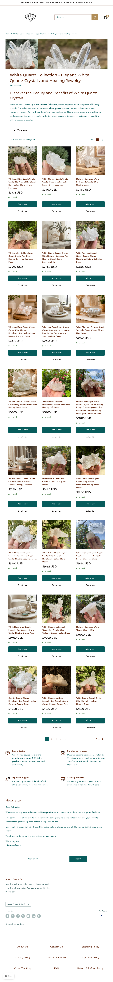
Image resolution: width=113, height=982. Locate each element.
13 (65, 739)
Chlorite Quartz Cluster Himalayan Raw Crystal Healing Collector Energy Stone (22, 701)
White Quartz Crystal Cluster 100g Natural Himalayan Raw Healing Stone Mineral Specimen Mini (55, 257)
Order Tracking (22, 968)
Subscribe (78, 859)
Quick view (22, 211)
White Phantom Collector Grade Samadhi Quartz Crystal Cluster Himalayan (90, 330)
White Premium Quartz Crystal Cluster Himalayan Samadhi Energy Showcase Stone (89, 556)
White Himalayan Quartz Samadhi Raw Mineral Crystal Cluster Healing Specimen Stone (22, 556)
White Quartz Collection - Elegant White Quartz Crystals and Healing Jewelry (44, 34)
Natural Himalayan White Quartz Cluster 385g (87, 628)
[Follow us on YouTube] (28, 916)
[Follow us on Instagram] (18, 916)
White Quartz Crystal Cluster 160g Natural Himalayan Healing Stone (89, 701)
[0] (105, 17)
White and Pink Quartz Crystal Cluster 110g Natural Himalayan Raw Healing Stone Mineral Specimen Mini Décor (56, 331)
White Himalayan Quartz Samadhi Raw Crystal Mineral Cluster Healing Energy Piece (21, 630)
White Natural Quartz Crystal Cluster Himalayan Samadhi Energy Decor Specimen (55, 182)
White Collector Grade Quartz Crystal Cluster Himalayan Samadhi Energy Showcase (21, 482)
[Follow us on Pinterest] (23, 916)
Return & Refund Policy (90, 968)
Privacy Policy (22, 957)
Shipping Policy (90, 946)
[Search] (95, 17)
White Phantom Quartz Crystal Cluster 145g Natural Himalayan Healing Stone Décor (22, 405)
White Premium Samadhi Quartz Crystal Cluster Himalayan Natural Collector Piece (89, 257)
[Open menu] (7, 17)
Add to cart (23, 204)
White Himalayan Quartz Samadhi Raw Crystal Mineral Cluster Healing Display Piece (55, 701)
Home (8, 34)
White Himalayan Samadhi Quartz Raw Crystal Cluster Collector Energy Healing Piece (56, 630)
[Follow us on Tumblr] (39, 916)
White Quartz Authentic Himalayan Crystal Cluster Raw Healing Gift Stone (56, 405)
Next (98, 739)
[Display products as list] (102, 139)
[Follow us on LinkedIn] (34, 916)
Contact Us (56, 946)
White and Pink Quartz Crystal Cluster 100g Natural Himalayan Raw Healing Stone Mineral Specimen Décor (21, 331)
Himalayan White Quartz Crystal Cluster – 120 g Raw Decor (54, 482)
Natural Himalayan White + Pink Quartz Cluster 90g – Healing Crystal (88, 182)
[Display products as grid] (97, 139)
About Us (22, 946)
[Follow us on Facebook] (7, 916)
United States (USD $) (16, 904)
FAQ (56, 968)
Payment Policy (90, 957)
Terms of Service (56, 957)
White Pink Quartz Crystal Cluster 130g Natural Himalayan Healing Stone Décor (87, 483)
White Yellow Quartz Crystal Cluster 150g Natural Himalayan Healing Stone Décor (54, 557)
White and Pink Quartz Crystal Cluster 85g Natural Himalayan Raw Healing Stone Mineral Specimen (22, 183)
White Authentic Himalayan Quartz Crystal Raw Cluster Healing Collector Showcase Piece (20, 257)
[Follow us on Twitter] (13, 916)
